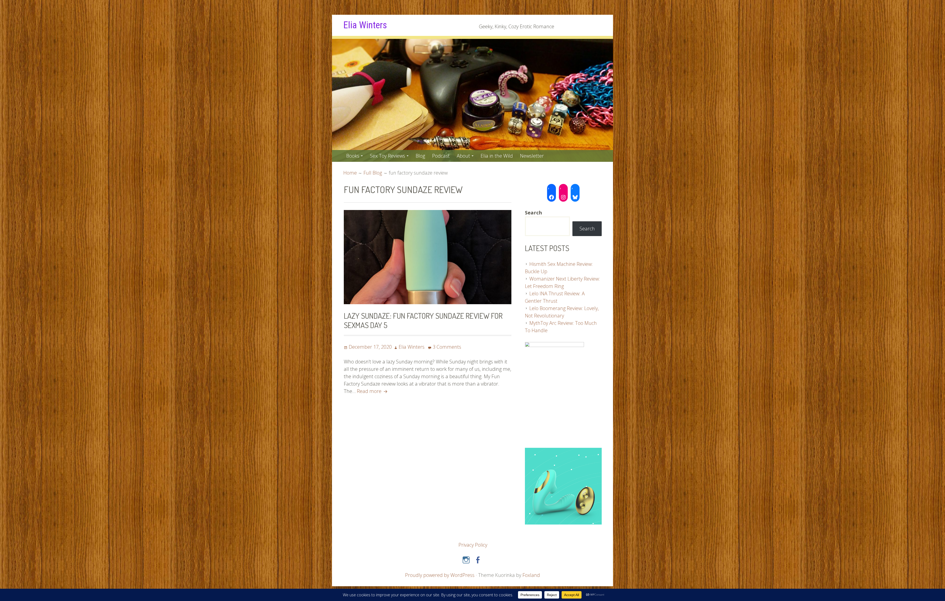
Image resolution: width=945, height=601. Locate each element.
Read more (373, 391)
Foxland (531, 575)
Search (587, 228)
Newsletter (532, 155)
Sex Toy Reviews (387, 155)
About (463, 155)
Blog (420, 155)
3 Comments (447, 347)
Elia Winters (365, 25)
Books (352, 155)
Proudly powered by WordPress (439, 575)
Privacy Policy (472, 544)
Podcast (441, 155)
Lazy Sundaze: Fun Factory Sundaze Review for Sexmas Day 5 (423, 320)
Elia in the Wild (497, 155)
